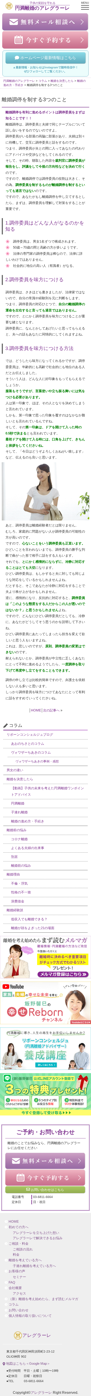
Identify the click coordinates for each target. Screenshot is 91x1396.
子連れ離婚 (19, 812)
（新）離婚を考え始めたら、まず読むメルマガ (43, 1299)
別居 (14, 857)
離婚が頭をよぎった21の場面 (32, 928)
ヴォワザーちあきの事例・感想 (37, 761)
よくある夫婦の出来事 (27, 848)
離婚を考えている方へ (25, 1260)
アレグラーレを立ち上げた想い (36, 1233)
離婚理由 (13, 874)
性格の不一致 (21, 892)
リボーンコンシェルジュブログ (30, 734)
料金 (16, 1254)
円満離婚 (17, 803)
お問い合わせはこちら (47, 1190)
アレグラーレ (36, 1335)
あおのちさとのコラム (27, 743)
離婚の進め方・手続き (27, 821)
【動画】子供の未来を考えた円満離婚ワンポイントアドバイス (47, 791)
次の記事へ (51, 710)
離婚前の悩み (17, 830)
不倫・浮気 (19, 883)
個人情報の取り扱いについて (30, 1315)
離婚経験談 (15, 910)
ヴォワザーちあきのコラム (31, 752)
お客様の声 (17, 1271)
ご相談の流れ (23, 1249)
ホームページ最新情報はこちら (47, 58)
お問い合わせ (18, 1310)
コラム (14, 1304)
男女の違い (15, 770)
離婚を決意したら (20, 779)
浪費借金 (17, 901)
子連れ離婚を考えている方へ (34, 1266)
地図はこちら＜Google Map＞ (27, 1363)
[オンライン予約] (45, 1177)
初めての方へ (18, 1227)
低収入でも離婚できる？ (29, 919)
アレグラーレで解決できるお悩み (38, 1238)
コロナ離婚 (19, 839)
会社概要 (15, 1288)
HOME (36, 710)
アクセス (19, 1293)
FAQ (12, 1282)
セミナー (19, 1277)
